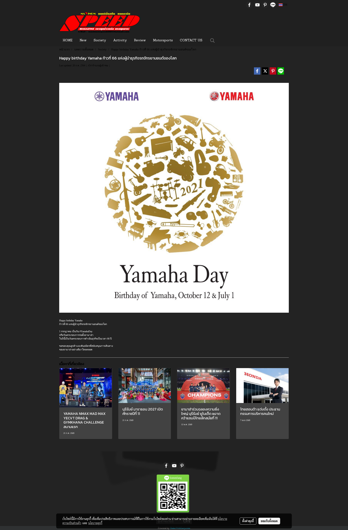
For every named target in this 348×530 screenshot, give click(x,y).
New (83, 40)
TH (285, 4)
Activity (120, 40)
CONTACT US (191, 40)
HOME (67, 40)
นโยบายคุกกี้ (95, 523)
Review (140, 40)
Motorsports (163, 40)
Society (100, 40)
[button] (212, 40)
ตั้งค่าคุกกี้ (248, 521)
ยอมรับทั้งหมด (269, 521)
